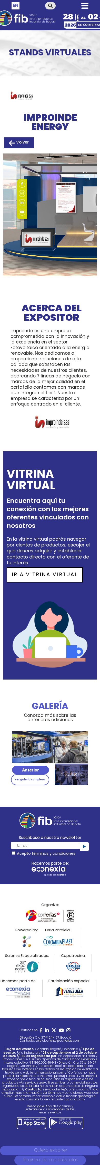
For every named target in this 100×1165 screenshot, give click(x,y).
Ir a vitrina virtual (45, 575)
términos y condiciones (53, 854)
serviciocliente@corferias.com (57, 1040)
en (15, 5)
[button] (30, 770)
